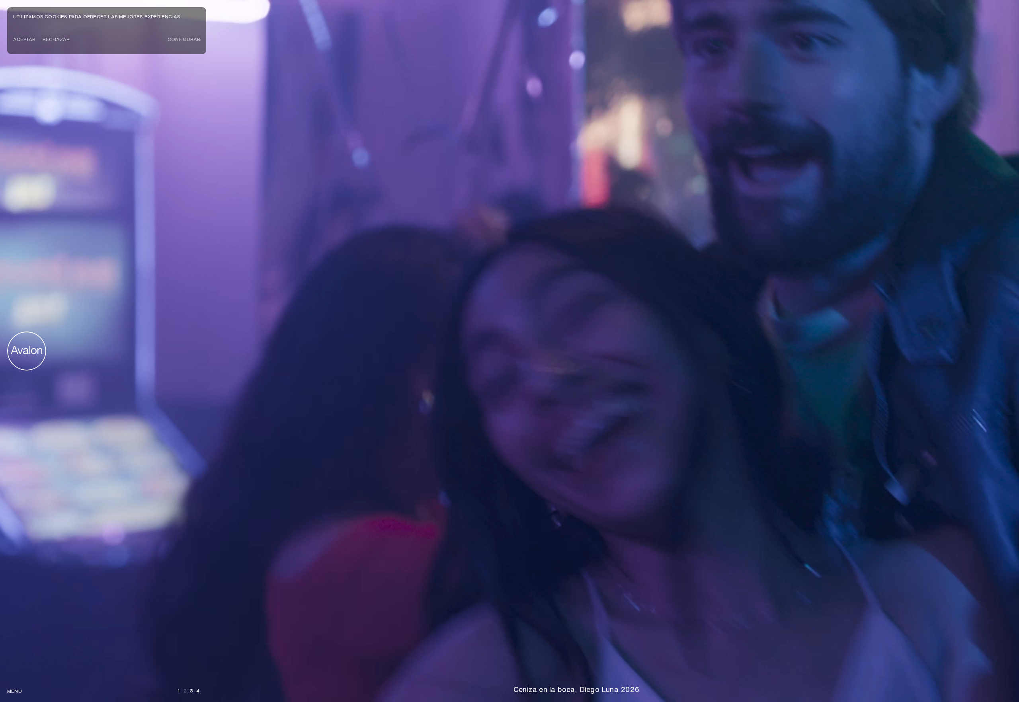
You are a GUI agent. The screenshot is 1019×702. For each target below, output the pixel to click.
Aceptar (24, 39)
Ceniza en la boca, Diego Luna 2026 (576, 689)
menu (14, 691)
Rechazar (56, 39)
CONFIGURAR (184, 39)
